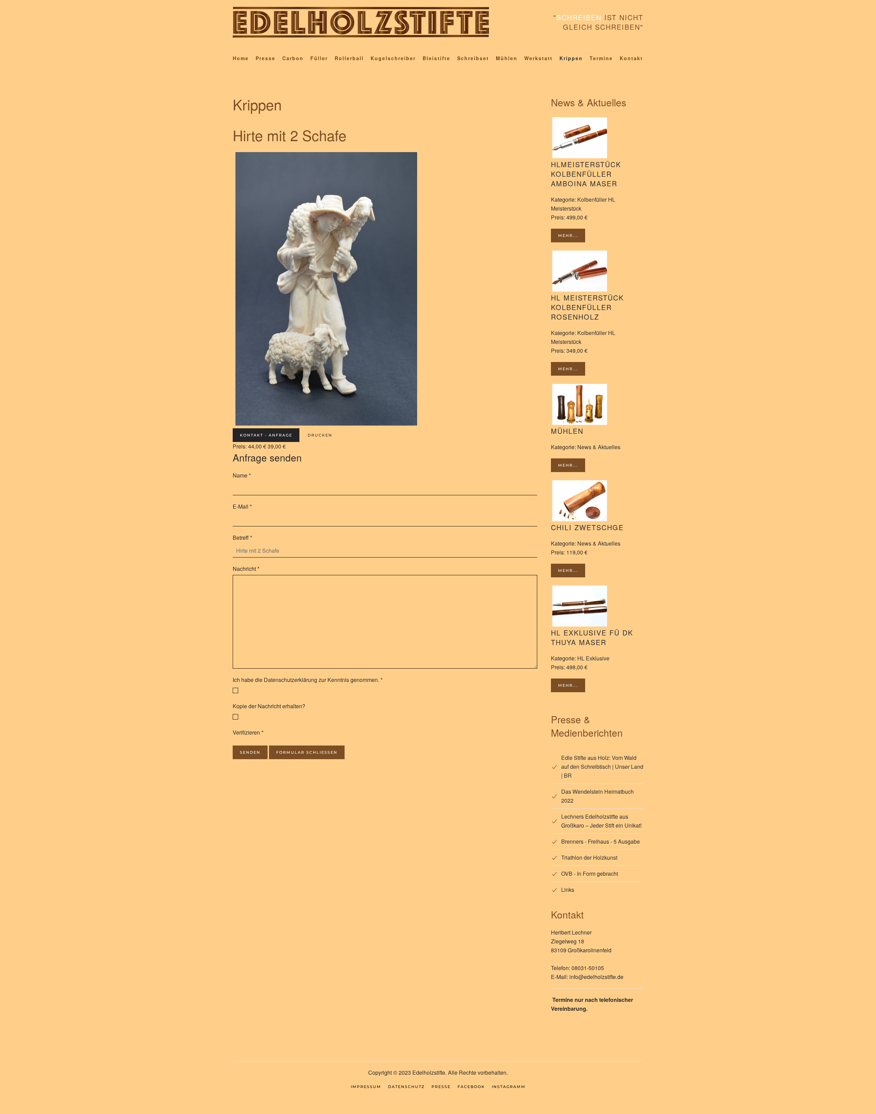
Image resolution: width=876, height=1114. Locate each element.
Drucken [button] (320, 435)
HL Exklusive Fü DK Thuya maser (592, 637)
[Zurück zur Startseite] (361, 22)
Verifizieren (248, 732)
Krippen (571, 58)
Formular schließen (306, 752)
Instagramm (509, 1086)
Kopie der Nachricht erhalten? (269, 706)
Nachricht (246, 569)
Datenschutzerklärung (290, 680)
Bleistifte (436, 58)
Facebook (471, 1086)
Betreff (242, 537)
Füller (319, 58)
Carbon (293, 58)
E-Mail (242, 506)
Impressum (366, 1086)
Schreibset (473, 58)
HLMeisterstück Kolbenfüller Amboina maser (586, 173)
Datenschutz (406, 1086)
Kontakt (631, 58)
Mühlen (506, 58)
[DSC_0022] (326, 288)
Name (242, 475)
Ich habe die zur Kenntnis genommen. (308, 680)
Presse (265, 58)
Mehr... (568, 235)
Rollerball (349, 58)
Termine (601, 58)
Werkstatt (538, 58)
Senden (250, 752)
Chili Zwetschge (587, 527)
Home (241, 58)
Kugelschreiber (393, 58)
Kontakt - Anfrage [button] (266, 435)
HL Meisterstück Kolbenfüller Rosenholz (587, 307)
